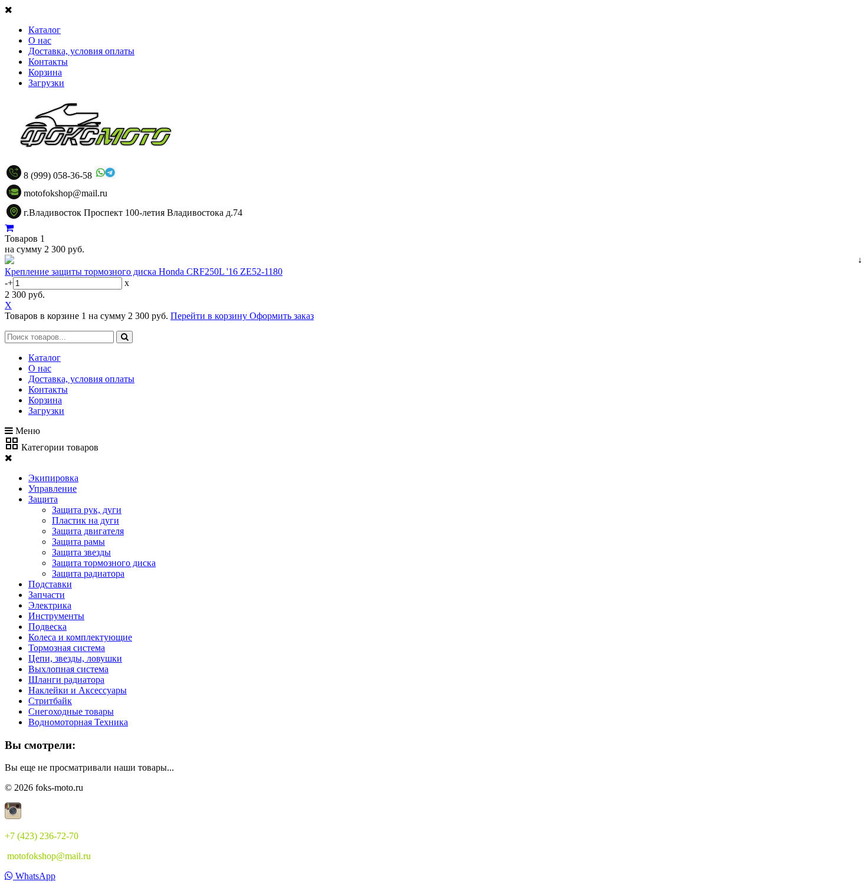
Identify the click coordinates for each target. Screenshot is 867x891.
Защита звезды (81, 552)
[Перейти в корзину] (9, 228)
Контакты (48, 62)
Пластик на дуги (85, 520)
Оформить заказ (281, 316)
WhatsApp (34, 876)
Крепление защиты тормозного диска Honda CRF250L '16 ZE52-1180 (144, 272)
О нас (39, 40)
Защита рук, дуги (86, 510)
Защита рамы (78, 542)
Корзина (45, 72)
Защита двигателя (88, 531)
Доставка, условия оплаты (81, 51)
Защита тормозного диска (104, 563)
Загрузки (46, 83)
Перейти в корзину (209, 316)
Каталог (44, 30)
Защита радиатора (88, 573)
